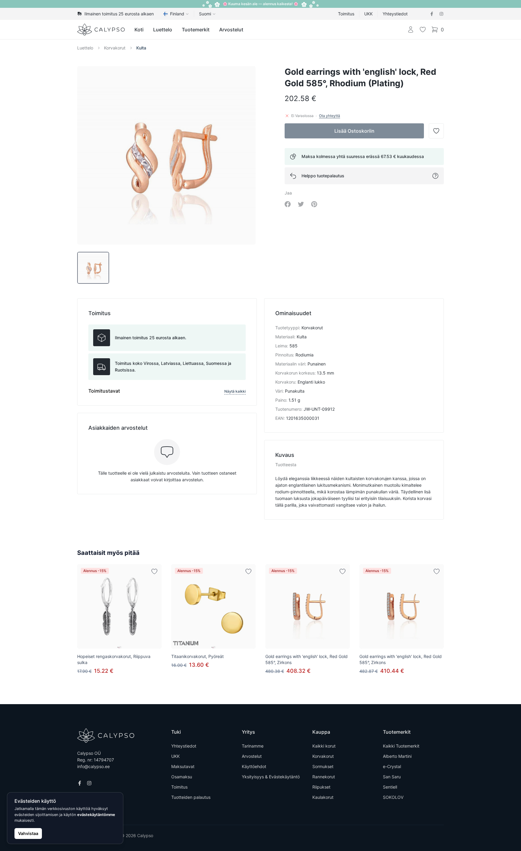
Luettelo (162, 30)
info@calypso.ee (93, 766)
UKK (368, 13)
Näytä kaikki (235, 391)
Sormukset (322, 766)
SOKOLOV (393, 797)
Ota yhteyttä (329, 115)
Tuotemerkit (196, 30)
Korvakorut (114, 47)
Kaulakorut (322, 797)
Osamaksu (181, 776)
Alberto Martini (397, 756)
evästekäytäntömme (96, 814)
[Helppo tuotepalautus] (435, 175)
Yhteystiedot (395, 13)
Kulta (141, 47)
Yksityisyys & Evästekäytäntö (271, 776)
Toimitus (346, 13)
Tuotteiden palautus (190, 797)
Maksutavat (182, 766)
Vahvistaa (28, 833)
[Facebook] (432, 14)
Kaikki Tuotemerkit (401, 745)
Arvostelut (231, 30)
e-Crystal (392, 766)
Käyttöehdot (254, 766)
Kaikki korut (324, 745)
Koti (139, 30)
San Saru (392, 776)
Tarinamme (253, 745)
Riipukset (321, 786)
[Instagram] (441, 14)
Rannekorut (323, 776)
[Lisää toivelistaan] (154, 571)
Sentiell (390, 786)
